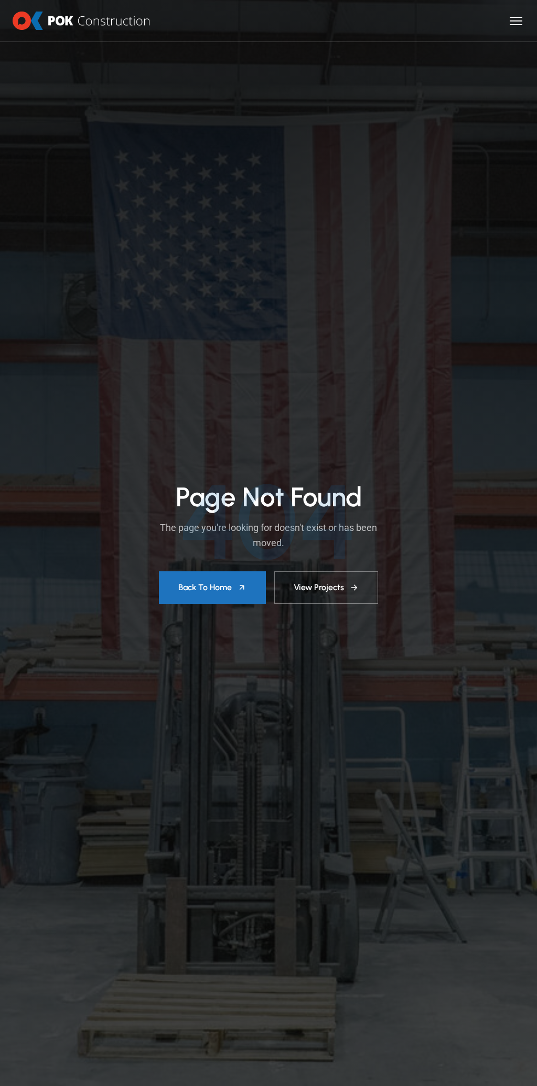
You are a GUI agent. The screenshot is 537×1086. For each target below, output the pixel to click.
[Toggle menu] (516, 21)
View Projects (319, 587)
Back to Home (205, 587)
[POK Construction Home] (81, 21)
